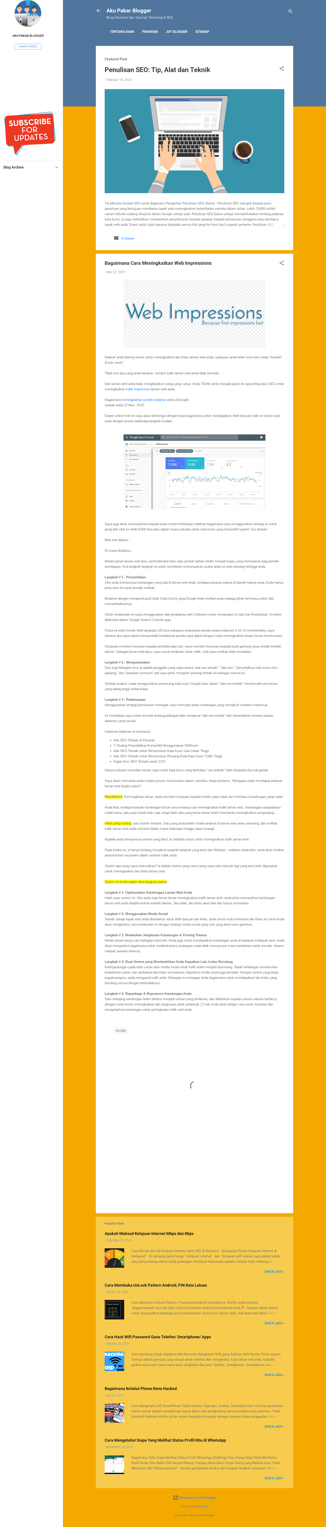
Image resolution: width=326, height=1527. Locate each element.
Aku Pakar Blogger (128, 11)
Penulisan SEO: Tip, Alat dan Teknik (157, 70)
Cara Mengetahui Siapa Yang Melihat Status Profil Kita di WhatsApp (165, 1440)
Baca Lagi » (274, 1272)
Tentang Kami (122, 32)
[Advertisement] (194, 1172)
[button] (281, 69)
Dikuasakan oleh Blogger (197, 1498)
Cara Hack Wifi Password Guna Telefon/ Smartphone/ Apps (158, 1337)
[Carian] (290, 12)
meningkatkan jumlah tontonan (144, 400)
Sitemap (202, 32)
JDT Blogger (176, 32)
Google (121, 1030)
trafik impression (138, 389)
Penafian (150, 32)
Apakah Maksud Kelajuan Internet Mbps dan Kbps (149, 1233)
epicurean (203, 1506)
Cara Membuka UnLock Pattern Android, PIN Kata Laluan (156, 1285)
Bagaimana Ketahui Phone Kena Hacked (141, 1388)
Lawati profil (28, 46)
